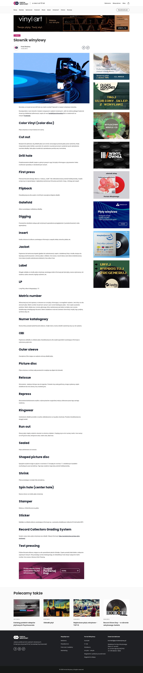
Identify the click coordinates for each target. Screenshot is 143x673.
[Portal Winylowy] (21, 3)
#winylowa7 (56, 10)
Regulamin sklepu (90, 657)
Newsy (15, 10)
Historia (63, 10)
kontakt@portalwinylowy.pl (117, 641)
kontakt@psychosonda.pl (56, 113)
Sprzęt (49, 10)
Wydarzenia (108, 3)
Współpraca (65, 644)
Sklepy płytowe (117, 3)
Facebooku (27, 115)
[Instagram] (19, 649)
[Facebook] (15, 649)
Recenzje (69, 10)
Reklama (63, 641)
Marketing (64, 650)
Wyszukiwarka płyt (123, 10)
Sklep (124, 3)
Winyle (43, 10)
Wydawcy (87, 647)
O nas (86, 644)
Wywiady (21, 10)
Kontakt (86, 641)
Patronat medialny (67, 647)
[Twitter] (23, 649)
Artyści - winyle (89, 650)
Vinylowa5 (37, 10)
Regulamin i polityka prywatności (95, 654)
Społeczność (29, 10)
